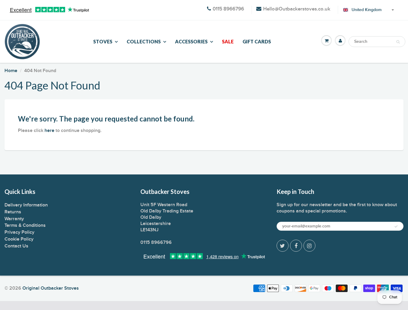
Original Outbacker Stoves (50, 288)
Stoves (102, 41)
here (49, 130)
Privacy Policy (19, 232)
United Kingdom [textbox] (367, 10)
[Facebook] (296, 246)
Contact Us (16, 246)
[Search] (398, 42)
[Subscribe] (396, 226)
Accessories (191, 41)
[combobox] (368, 10)
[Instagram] (309, 246)
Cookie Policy (18, 239)
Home (10, 70)
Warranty (14, 218)
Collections (144, 41)
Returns (12, 211)
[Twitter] (283, 246)
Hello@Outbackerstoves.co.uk (296, 9)
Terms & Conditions (25, 225)
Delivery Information (26, 205)
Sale (228, 41)
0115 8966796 (228, 9)
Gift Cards (257, 41)
